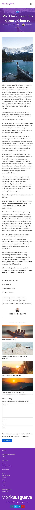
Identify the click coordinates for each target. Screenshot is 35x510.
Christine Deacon (7, 292)
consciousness (21, 297)
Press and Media (6, 475)
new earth (15, 300)
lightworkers (6, 300)
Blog (17, 11)
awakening (6, 297)
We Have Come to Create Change (17, 18)
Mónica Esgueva (12, 280)
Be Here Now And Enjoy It (9, 339)
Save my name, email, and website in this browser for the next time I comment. (17, 435)
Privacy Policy (5, 491)
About (3, 473)
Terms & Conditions (7, 489)
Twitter (3, 482)
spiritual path (19, 303)
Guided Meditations (6, 466)
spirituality (28, 303)
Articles (3, 463)
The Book (4, 456)
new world (23, 300)
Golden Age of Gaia (8, 288)
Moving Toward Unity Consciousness (13, 392)
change (13, 297)
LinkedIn (4, 479)
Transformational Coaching (8, 454)
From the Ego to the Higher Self (11, 375)
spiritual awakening (8, 303)
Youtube (4, 477)
